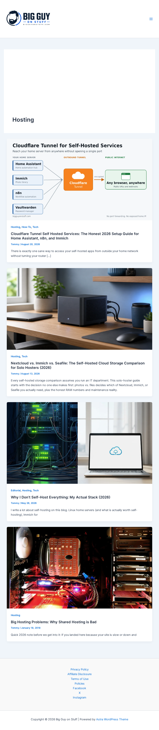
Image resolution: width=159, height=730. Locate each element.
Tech (35, 227)
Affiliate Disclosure (79, 674)
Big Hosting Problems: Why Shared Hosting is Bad (54, 622)
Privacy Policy (80, 669)
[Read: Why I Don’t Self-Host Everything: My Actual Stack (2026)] (79, 442)
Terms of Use (79, 679)
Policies (80, 683)
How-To (26, 227)
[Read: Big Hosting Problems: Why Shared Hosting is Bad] (79, 567)
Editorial (16, 490)
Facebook (79, 688)
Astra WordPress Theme (112, 719)
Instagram (79, 697)
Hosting (15, 227)
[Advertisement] (79, 87)
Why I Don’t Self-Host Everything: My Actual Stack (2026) (60, 497)
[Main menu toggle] (151, 19)
